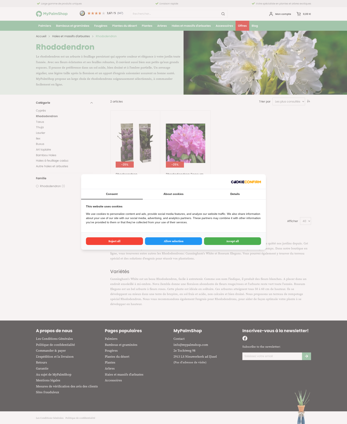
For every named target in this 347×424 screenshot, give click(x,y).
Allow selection (174, 241)
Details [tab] (235, 194)
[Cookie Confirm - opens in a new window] (246, 181)
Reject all (114, 241)
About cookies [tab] (173, 194)
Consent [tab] (112, 194)
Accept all (232, 241)
